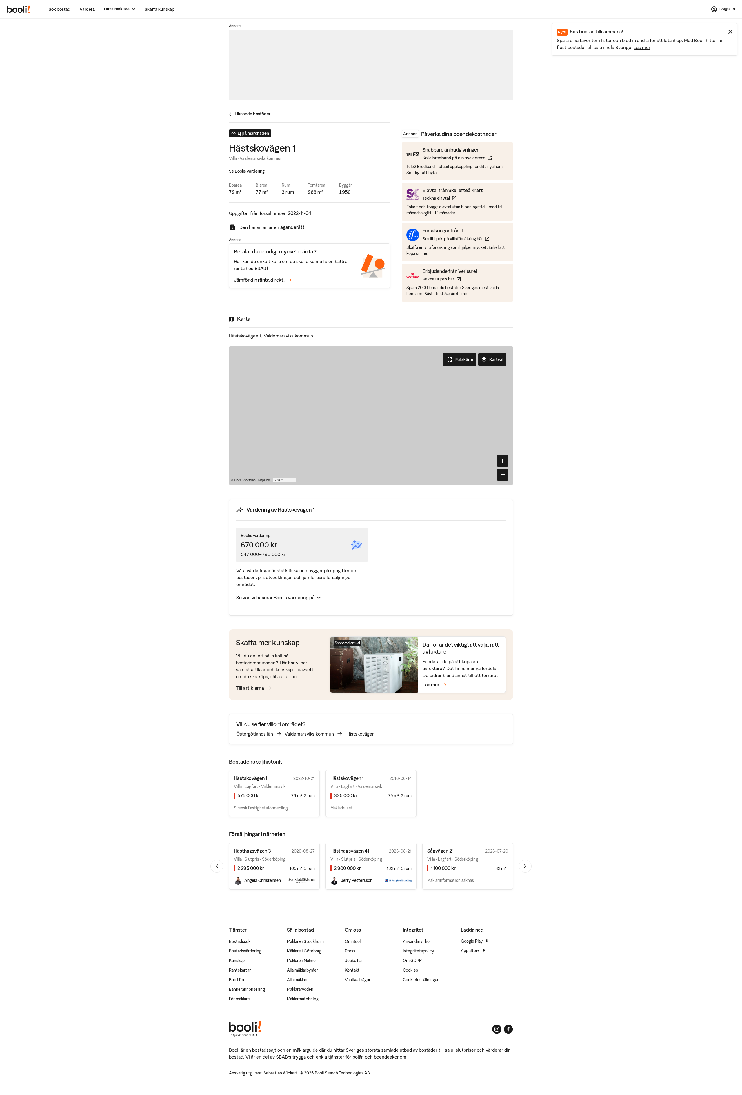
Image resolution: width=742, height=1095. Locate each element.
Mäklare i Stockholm (305, 941)
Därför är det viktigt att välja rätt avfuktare (461, 648)
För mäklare (239, 998)
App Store (470, 950)
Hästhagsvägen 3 (252, 851)
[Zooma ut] (502, 475)
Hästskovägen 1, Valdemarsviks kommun (271, 336)
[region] (371, 415)
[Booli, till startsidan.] (18, 9)
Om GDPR (412, 960)
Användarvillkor (417, 941)
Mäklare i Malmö (301, 960)
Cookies (410, 970)
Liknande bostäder (252, 113)
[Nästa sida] (525, 866)
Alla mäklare (298, 979)
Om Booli (353, 941)
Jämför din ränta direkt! (259, 280)
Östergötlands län (254, 734)
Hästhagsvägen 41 (349, 851)
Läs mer (642, 47)
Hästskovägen (360, 734)
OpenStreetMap (245, 480)
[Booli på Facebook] (508, 1029)
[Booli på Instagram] (496, 1029)
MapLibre (264, 480)
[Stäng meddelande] (730, 32)
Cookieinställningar (421, 979)
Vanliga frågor (357, 979)
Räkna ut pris (450, 279)
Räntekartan (240, 970)
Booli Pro (237, 979)
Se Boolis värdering (247, 171)
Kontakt (352, 970)
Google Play (472, 941)
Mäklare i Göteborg (304, 951)
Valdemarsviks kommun (309, 734)
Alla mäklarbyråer (302, 970)
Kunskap (237, 960)
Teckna (453, 198)
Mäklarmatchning (303, 998)
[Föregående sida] (216, 866)
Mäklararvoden (300, 989)
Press (350, 951)
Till (250, 688)
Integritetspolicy (418, 951)
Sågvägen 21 (440, 851)
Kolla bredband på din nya (457, 157)
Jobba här (354, 960)
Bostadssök (239, 941)
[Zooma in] (502, 461)
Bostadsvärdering (245, 951)
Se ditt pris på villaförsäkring (456, 238)
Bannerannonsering (247, 989)
